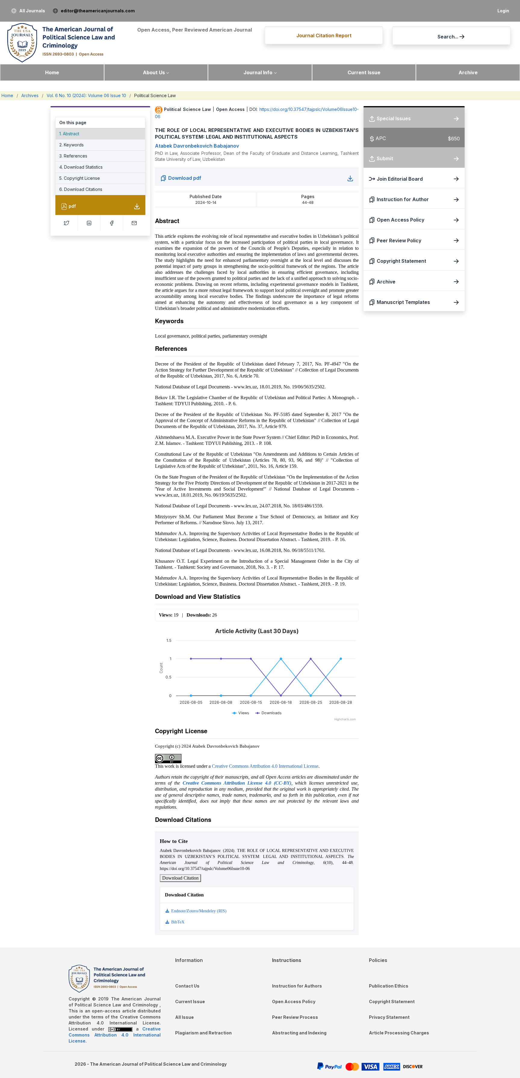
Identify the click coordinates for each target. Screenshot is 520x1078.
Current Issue (364, 72)
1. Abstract (69, 133)
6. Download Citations (80, 189)
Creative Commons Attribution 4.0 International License (265, 766)
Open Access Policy (293, 1001)
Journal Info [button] (257, 72)
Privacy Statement (389, 1017)
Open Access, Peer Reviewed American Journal (194, 30)
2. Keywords (71, 144)
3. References (73, 155)
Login (503, 10)
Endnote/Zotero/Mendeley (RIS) (198, 911)
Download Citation (180, 877)
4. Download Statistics (81, 167)
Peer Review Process (295, 1017)
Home (52, 72)
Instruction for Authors (297, 985)
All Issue (184, 1017)
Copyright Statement (392, 1001)
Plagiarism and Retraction (203, 1032)
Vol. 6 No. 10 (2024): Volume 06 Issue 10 (86, 95)
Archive (468, 72)
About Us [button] (154, 72)
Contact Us (187, 985)
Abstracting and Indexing (299, 1032)
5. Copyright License (79, 178)
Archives (30, 95)
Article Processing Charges (399, 1032)
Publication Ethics (388, 985)
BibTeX (177, 922)
